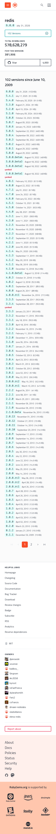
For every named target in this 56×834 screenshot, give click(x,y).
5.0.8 (9, 117)
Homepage (10, 572)
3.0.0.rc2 (12, 381)
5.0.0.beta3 (14, 161)
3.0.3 (9, 363)
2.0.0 (9, 473)
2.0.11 (10, 425)
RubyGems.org (18, 787)
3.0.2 (9, 368)
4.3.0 (9, 220)
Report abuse (14, 729)
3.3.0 (9, 324)
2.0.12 (10, 420)
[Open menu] (8, 5)
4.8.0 (9, 185)
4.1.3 (9, 255)
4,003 (46, 62)
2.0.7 (9, 442)
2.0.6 (9, 447)
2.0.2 (9, 464)
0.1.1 (9, 534)
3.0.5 (9, 355)
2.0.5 (9, 451)
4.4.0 (9, 211)
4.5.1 (9, 203)
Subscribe (9, 615)
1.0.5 (9, 499)
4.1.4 (9, 251)
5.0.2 (9, 144)
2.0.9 (9, 434)
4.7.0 (9, 194)
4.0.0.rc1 (12, 295)
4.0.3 (9, 277)
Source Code (11, 583)
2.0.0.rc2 (12, 482)
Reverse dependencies (16, 632)
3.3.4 (9, 303)
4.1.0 (9, 268)
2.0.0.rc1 (12, 486)
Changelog (10, 578)
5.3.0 (9, 104)
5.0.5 (9, 130)
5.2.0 (9, 109)
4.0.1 (9, 286)
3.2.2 (9, 328)
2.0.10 (10, 429)
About (9, 742)
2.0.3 (9, 460)
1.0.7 (9, 490)
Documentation (13, 588)
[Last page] (44, 545)
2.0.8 (9, 438)
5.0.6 (9, 126)
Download (10, 599)
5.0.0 (9, 152)
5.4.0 (9, 100)
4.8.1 (9, 181)
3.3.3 (9, 311)
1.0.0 (9, 521)
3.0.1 (9, 372)
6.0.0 (9, 91)
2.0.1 (9, 469)
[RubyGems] (15, 5)
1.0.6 (9, 495)
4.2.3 (9, 233)
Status (10, 758)
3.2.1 (9, 333)
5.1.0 (9, 113)
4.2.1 (9, 242)
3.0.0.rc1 (12, 385)
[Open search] (42, 5)
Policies (10, 752)
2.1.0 (9, 407)
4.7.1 (9, 189)
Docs (8, 747)
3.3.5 (9, 299)
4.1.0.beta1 (14, 273)
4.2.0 (9, 246)
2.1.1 (9, 403)
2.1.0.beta (13, 412)
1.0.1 (9, 517)
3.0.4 (9, 359)
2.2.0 (9, 398)
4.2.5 (9, 224)
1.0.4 (9, 504)
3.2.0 (9, 337)
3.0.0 (9, 377)
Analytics (9, 626)
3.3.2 (9, 315)
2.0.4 (9, 456)
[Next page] (38, 545)
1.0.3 (9, 508)
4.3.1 (9, 216)
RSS (7, 621)
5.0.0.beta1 (14, 173)
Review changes (13, 605)
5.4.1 (9, 95)
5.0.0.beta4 (14, 157)
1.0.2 (9, 512)
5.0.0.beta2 (14, 166)
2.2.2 (9, 390)
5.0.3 (9, 139)
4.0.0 (9, 290)
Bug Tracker (11, 594)
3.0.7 (9, 346)
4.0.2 (9, 281)
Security (11, 763)
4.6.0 (9, 198)
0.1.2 (9, 530)
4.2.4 (9, 229)
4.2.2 (9, 238)
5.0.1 (9, 148)
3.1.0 (9, 341)
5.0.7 (9, 122)
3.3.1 (9, 320)
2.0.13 (10, 416)
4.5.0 (9, 207)
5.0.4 (9, 135)
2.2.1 (9, 394)
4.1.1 (9, 264)
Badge (8, 610)
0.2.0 (9, 526)
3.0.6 (9, 350)
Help (8, 768)
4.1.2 (9, 260)
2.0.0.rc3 (12, 477)
